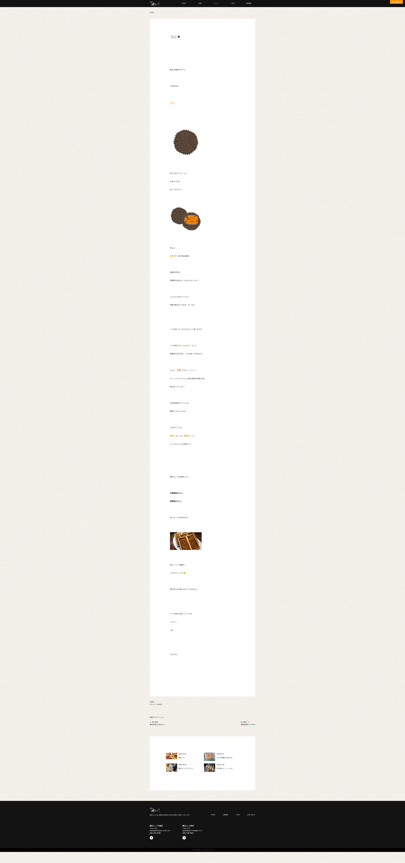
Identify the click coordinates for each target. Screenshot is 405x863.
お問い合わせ (251, 815)
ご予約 (232, 3)
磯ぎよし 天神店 (188, 826)
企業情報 (225, 815)
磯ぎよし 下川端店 (156, 826)
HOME (184, 3)
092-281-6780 (155, 833)
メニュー (216, 3)
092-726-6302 (188, 833)
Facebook (151, 837)
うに (171, 630)
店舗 (200, 3)
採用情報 (248, 3)
